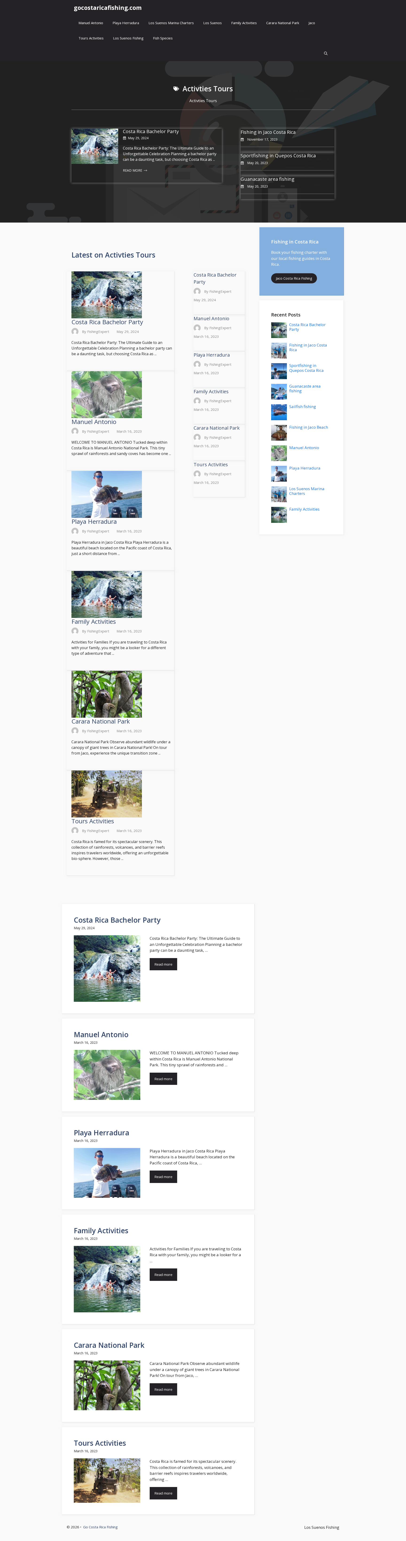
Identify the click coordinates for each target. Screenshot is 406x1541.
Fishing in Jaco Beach (308, 427)
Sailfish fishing (302, 406)
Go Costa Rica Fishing (100, 1527)
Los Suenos (212, 22)
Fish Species (163, 38)
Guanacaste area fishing (267, 179)
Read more (163, 964)
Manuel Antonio (90, 22)
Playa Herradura (126, 22)
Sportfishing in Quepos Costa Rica (278, 155)
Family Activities (244, 22)
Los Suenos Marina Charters (171, 22)
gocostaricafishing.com (108, 8)
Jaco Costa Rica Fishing (294, 278)
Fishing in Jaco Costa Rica (268, 132)
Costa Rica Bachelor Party (151, 131)
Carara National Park (282, 22)
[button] (325, 53)
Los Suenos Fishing (128, 38)
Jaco (311, 22)
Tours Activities (91, 38)
